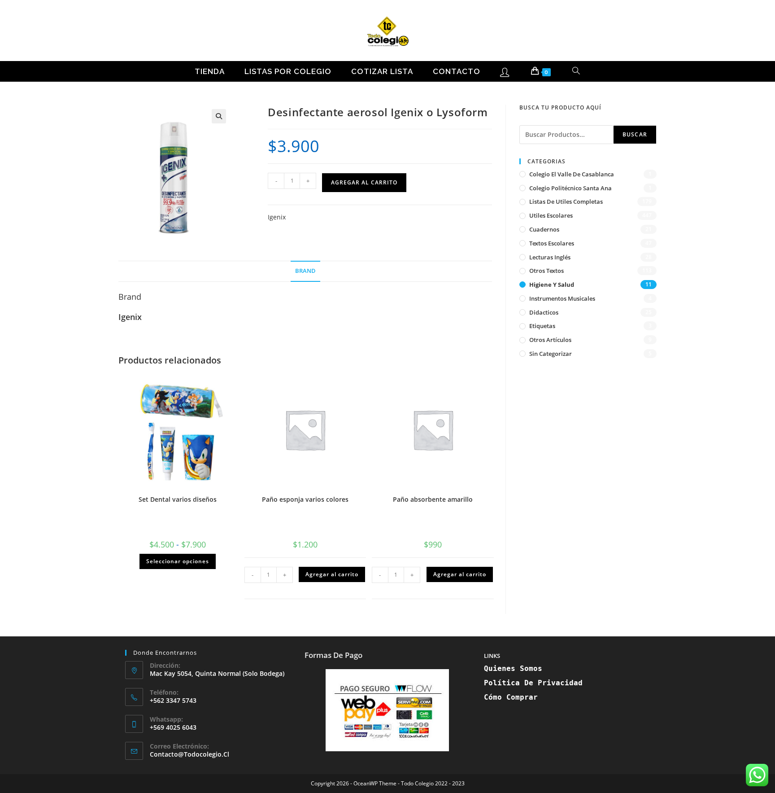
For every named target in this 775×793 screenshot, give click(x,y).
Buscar (635, 134)
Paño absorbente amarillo (433, 499)
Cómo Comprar (511, 697)
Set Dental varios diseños (178, 499)
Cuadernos (544, 229)
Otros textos (546, 271)
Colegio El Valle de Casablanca (571, 174)
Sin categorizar (550, 354)
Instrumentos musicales (562, 298)
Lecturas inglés (549, 257)
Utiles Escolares (551, 215)
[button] (219, 116)
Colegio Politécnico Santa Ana (570, 188)
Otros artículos (550, 340)
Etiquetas (542, 326)
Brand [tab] (305, 271)
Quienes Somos (513, 668)
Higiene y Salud (551, 284)
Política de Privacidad (533, 683)
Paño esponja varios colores (305, 499)
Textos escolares (551, 243)
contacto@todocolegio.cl (189, 754)
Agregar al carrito (364, 182)
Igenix (277, 217)
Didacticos (543, 312)
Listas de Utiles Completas (566, 201)
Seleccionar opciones (177, 561)
